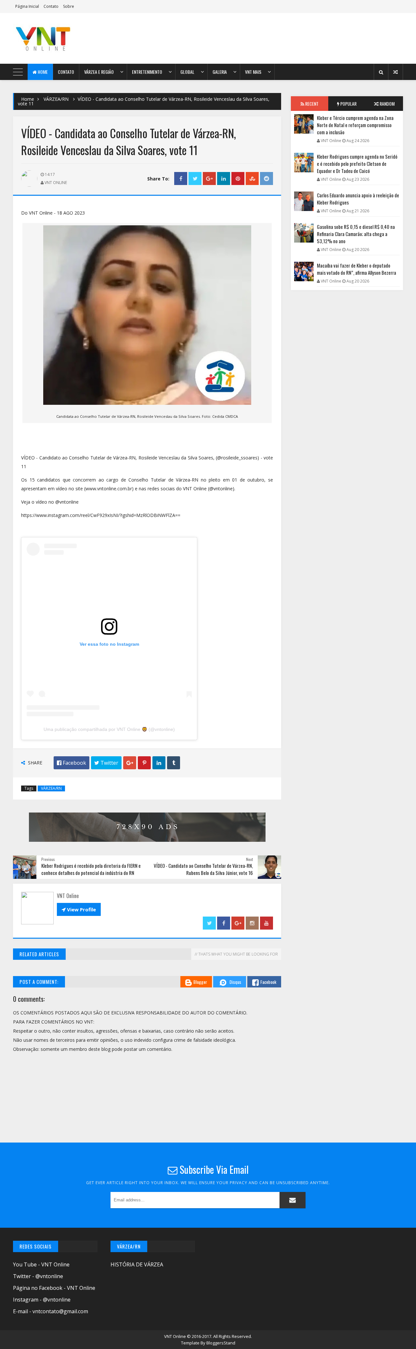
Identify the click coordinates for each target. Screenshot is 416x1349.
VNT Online (175, 1336)
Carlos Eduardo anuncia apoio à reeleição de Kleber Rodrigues (358, 199)
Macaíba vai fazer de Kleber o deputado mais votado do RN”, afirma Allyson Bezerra (356, 269)
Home (42, 71)
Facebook (268, 981)
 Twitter (106, 762)
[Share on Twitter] (195, 179)
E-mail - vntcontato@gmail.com (50, 1311)
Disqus (235, 981)
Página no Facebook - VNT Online (54, 1287)
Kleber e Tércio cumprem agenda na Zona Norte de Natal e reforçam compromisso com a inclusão (355, 125)
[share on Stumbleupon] (252, 179)
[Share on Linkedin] (223, 179)
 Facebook (71, 762)
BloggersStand (220, 1343)
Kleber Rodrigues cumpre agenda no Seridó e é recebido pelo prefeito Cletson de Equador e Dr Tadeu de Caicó (357, 163)
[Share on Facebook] (180, 179)
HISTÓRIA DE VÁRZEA (136, 1264)
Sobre (68, 6)
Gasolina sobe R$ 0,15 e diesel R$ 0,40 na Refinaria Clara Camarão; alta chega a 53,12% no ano (356, 234)
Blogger (200, 981)
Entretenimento (147, 71)
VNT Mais (253, 71)
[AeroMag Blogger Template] (70, 38)
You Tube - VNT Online (41, 1264)
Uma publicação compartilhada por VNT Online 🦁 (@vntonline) (109, 729)
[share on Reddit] (266, 179)
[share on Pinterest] (237, 179)
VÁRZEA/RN (56, 99)
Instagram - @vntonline (42, 1299)
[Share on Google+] (209, 179)
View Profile (79, 909)
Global (187, 71)
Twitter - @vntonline (38, 1276)
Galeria (220, 71)
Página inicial (27, 6)
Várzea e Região (99, 71)
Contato (51, 6)
